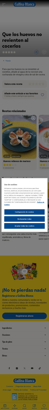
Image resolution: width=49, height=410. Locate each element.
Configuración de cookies (24, 212)
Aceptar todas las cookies (24, 226)
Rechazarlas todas (25, 219)
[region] (24, 205)
